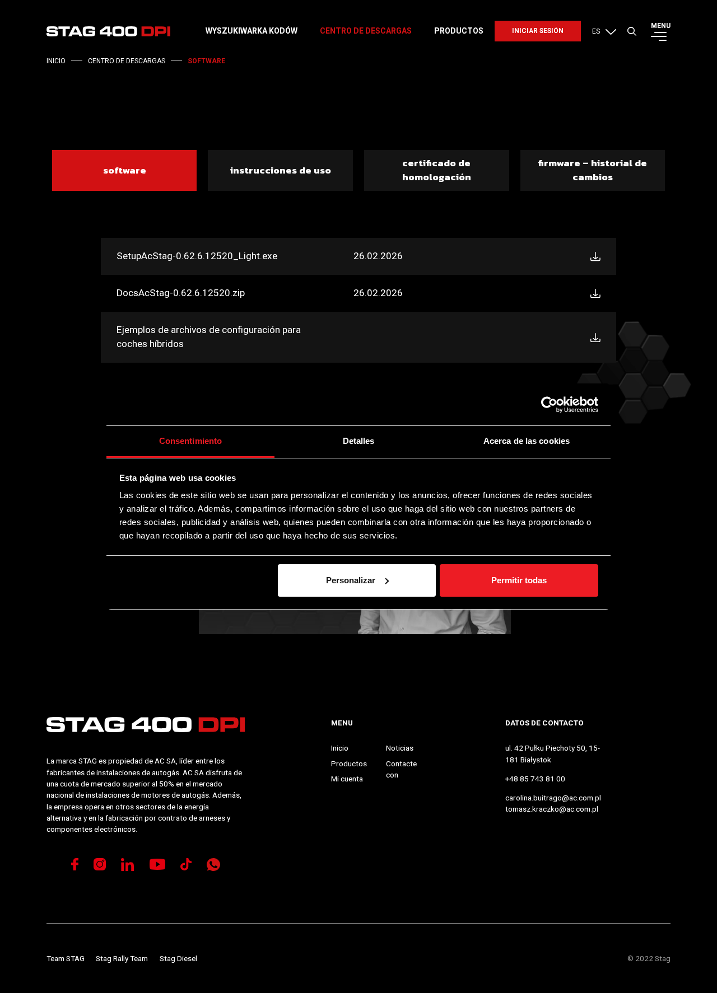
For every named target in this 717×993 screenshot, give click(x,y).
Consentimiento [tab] (190, 441)
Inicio (339, 747)
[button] (604, 31)
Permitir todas (519, 580)
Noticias (399, 747)
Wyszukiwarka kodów (251, 30)
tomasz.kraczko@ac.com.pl (551, 808)
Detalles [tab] (359, 441)
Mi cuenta (347, 778)
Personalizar (350, 580)
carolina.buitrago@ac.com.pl (553, 797)
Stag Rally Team (122, 958)
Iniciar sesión (538, 31)
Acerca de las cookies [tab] (526, 441)
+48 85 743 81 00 (535, 778)
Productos (458, 30)
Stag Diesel (178, 958)
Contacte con (401, 769)
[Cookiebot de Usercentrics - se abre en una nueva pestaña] (549, 404)
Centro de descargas (366, 30)
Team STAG (65, 958)
